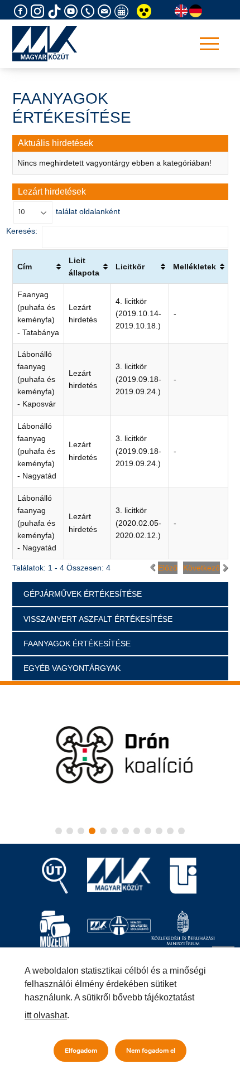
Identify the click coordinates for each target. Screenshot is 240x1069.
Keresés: (21, 230)
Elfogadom (81, 1050)
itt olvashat (46, 1015)
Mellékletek (194, 266)
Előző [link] (167, 567)
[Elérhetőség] (89, 11)
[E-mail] (106, 11)
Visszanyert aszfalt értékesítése (97, 619)
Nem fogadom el (150, 1050)
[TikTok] (55, 11)
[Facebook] (22, 11)
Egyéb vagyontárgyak (72, 668)
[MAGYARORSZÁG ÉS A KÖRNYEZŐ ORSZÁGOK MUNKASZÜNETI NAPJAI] (122, 11)
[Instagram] (39, 11)
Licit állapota (84, 266)
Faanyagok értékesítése (77, 643)
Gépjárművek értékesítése (82, 593)
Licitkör (130, 266)
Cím (24, 266)
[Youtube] (72, 11)
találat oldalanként (87, 211)
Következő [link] (201, 567)
